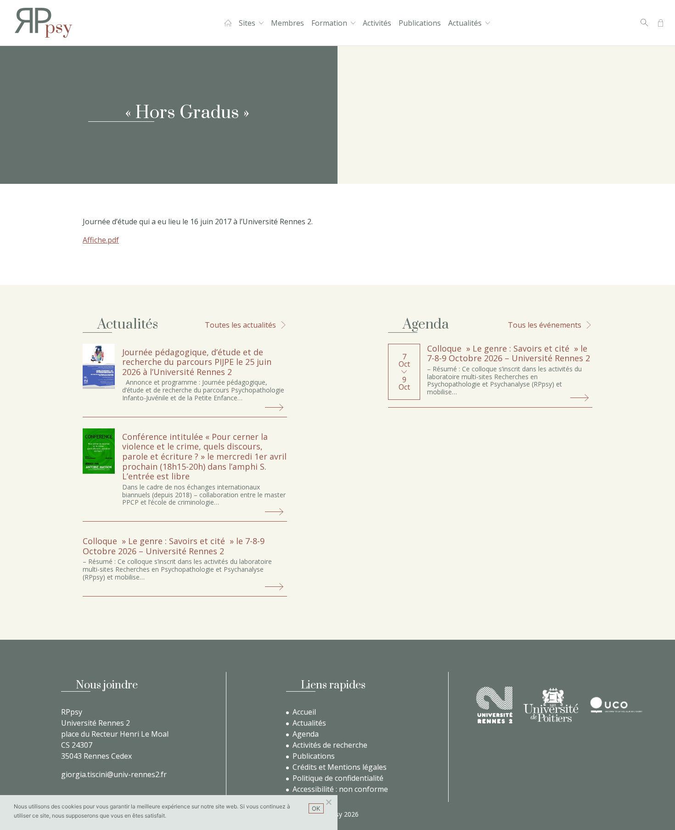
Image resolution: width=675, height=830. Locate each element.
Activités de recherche (329, 745)
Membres (287, 23)
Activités (377, 23)
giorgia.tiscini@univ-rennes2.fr (114, 774)
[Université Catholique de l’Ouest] (616, 705)
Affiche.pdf (101, 240)
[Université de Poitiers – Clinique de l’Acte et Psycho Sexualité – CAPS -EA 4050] (550, 705)
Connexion (660, 23)
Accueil (228, 23)
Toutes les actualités (240, 325)
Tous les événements (544, 325)
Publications (420, 23)
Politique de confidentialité (337, 778)
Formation (329, 23)
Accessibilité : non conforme (340, 789)
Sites (247, 23)
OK (316, 808)
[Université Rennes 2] (494, 705)
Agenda (305, 734)
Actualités (465, 23)
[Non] (328, 802)
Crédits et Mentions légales (339, 767)
